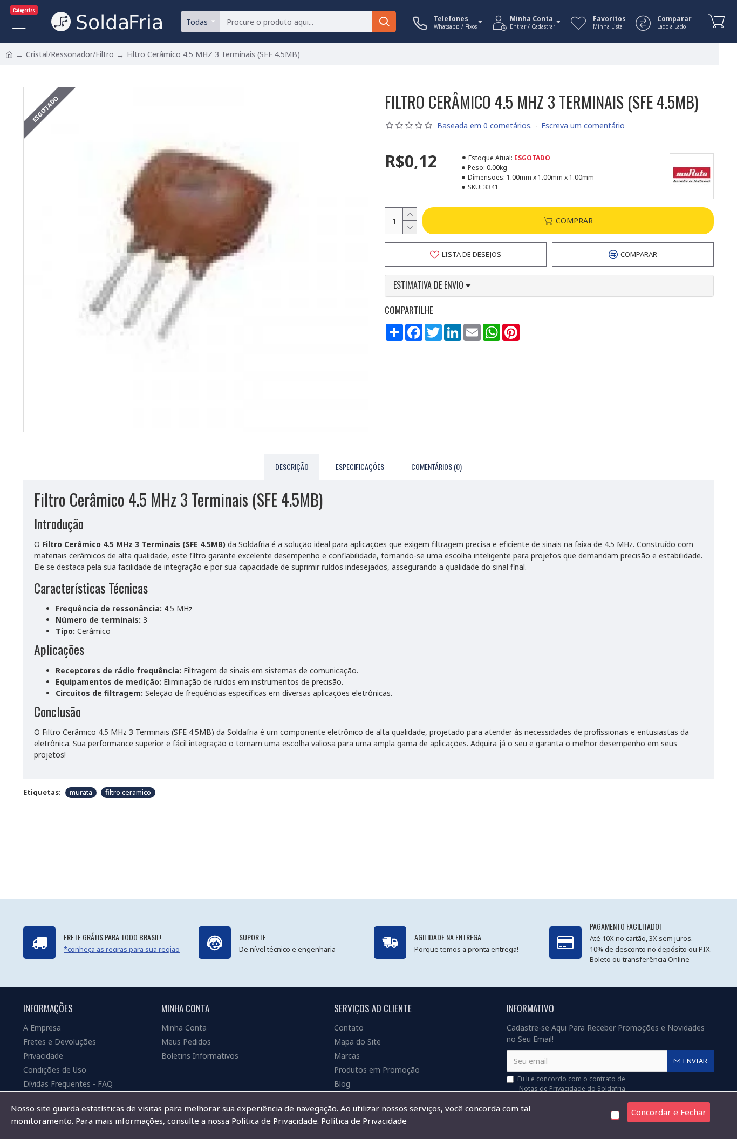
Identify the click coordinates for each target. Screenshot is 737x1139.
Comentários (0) (436, 466)
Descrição (292, 466)
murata (81, 792)
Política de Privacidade (364, 1120)
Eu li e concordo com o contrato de (571, 1083)
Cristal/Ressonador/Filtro (70, 54)
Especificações (360, 466)
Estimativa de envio (429, 285)
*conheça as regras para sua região (122, 949)
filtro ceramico (128, 792)
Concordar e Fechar (668, 1112)
